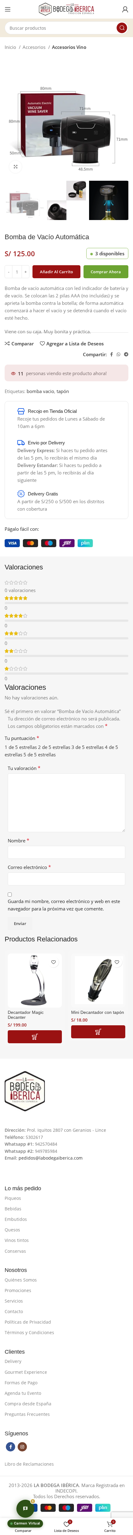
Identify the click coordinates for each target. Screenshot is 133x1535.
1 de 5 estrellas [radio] (21, 747)
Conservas (15, 1251)
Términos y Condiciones (29, 1332)
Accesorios (35, 47)
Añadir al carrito (56, 272)
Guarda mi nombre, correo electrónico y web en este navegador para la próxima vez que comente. (64, 905)
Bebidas (13, 1209)
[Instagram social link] (22, 1446)
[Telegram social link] (126, 354)
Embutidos (16, 1219)
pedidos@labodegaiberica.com (51, 1158)
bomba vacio (40, 391)
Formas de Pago (21, 1383)
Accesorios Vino (69, 47)
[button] (35, 1036)
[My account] (125, 9)
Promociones (18, 1290)
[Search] (122, 28)
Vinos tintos (17, 1240)
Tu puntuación (22, 738)
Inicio (11, 47)
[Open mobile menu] (8, 9)
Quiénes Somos (21, 1280)
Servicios (14, 1301)
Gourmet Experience (26, 1372)
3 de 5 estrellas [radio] (87, 747)
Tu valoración (24, 768)
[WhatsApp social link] (118, 354)
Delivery (13, 1361)
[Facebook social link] (111, 354)
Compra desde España (28, 1404)
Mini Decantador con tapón (97, 1012)
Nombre (18, 840)
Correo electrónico (29, 867)
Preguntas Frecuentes (27, 1414)
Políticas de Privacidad (28, 1322)
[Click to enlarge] (15, 167)
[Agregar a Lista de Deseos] (53, 962)
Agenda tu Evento (23, 1393)
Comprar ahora (106, 272)
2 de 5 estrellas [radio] (54, 747)
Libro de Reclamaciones (29, 1464)
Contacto (14, 1311)
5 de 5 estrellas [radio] (40, 754)
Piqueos (13, 1198)
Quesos (12, 1230)
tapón (63, 391)
